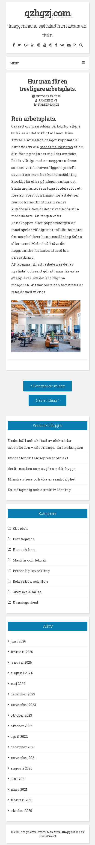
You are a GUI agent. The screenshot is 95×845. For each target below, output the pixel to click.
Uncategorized (25, 602)
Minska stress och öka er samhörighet (41, 479)
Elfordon (20, 528)
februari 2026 (22, 651)
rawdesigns (48, 100)
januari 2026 (21, 662)
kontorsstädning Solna (61, 236)
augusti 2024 (22, 673)
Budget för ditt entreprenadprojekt (38, 458)
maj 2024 (18, 683)
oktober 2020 (21, 810)
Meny (14, 63)
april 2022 (19, 736)
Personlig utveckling (31, 570)
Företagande (48, 104)
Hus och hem (24, 549)
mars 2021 (19, 789)
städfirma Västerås (56, 147)
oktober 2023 (21, 715)
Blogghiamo (71, 832)
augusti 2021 (21, 768)
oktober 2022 (21, 725)
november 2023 (23, 704)
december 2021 (23, 747)
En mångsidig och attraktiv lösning (39, 489)
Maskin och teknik (29, 560)
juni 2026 (18, 641)
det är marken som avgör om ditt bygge (41, 468)
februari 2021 (22, 800)
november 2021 (23, 757)
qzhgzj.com (48, 13)
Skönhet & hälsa (27, 592)
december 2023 (23, 694)
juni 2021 (18, 778)
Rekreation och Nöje (30, 581)
